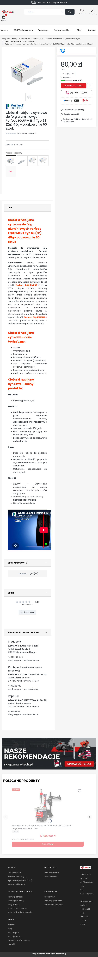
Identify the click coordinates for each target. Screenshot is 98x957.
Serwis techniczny (16, 876)
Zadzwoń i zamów (79, 93)
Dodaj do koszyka (73, 86)
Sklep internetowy (48, 954)
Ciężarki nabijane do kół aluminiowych (20, 41)
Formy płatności (15, 897)
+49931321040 (14, 685)
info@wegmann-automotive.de (23, 689)
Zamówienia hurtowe (53, 904)
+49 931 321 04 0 (15, 657)
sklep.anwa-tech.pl (10, 39)
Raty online (13, 904)
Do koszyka (47, 844)
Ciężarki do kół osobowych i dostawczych (63, 39)
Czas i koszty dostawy (18, 908)
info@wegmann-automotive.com (24, 660)
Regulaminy (49, 897)
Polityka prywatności (53, 900)
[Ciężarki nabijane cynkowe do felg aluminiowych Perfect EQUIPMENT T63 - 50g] (21, 160)
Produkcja (12, 932)
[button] (70, 12)
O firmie (11, 925)
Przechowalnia (50, 876)
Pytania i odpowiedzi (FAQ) (20, 880)
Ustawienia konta (51, 872)
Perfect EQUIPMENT (26, 285)
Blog (10, 928)
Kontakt (11, 944)
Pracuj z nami (14, 936)
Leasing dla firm (15, 900)
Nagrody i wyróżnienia (18, 940)
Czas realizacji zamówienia (20, 912)
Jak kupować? (14, 872)
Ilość (63, 69)
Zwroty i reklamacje (17, 884)
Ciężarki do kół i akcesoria (32, 39)
